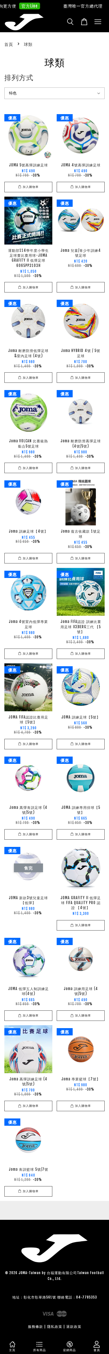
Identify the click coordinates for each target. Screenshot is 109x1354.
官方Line (25, 5)
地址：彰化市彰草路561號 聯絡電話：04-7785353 (54, 1297)
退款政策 (73, 1326)
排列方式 (18, 77)
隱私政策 (54, 1326)
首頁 (8, 44)
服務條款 (35, 1326)
